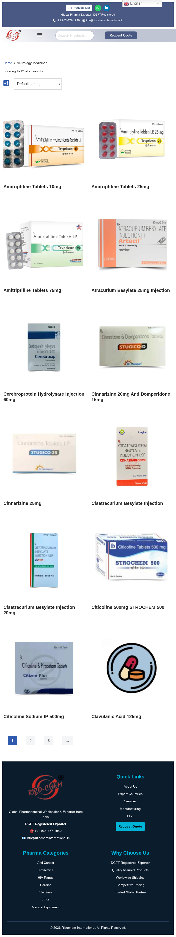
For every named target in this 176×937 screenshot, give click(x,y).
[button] (40, 35)
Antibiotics (45, 870)
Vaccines (45, 892)
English (136, 3)
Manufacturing (130, 809)
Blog (130, 816)
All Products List (79, 7)
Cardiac (45, 885)
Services (130, 801)
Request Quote (130, 826)
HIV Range (46, 877)
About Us (130, 786)
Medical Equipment (46, 907)
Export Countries (130, 794)
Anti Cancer (45, 862)
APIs (45, 900)
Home (7, 63)
